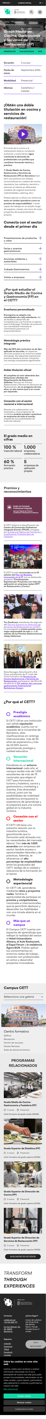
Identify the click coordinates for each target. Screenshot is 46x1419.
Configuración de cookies (24, 1409)
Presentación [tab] (10, 51)
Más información (11, 1389)
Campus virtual (24, 3)
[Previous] (5, 1016)
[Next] (41, 1016)
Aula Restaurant (35, 1344)
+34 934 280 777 (10, 1322)
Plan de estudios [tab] (27, 51)
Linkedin (7, 1343)
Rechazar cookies (24, 1402)
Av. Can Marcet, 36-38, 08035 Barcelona (12, 1329)
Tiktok (6, 1349)
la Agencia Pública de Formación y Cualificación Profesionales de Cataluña (23, 534)
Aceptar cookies (24, 1396)
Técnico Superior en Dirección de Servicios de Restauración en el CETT (22, 625)
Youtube (7, 1355)
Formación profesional (15, 24)
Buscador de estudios (23, 1256)
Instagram (8, 1346)
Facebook (8, 1352)
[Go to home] (15, 12)
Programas (16, 21)
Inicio (6, 21)
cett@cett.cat (9, 1320)
